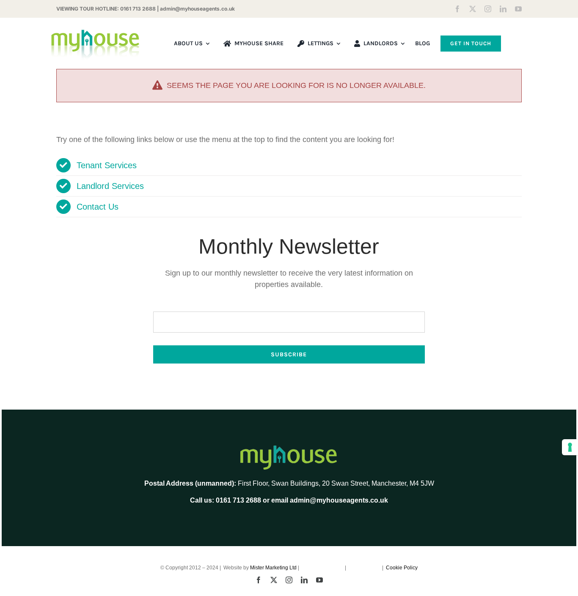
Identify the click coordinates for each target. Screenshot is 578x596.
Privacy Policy (365, 568)
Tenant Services (107, 165)
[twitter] (472, 8)
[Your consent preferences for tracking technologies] (570, 447)
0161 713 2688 (138, 8)
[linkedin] (503, 8)
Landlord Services (110, 186)
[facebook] (457, 8)
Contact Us (97, 206)
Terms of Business (323, 568)
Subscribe (289, 354)
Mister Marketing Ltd (273, 568)
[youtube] (518, 8)
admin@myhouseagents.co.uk (197, 8)
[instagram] (487, 8)
